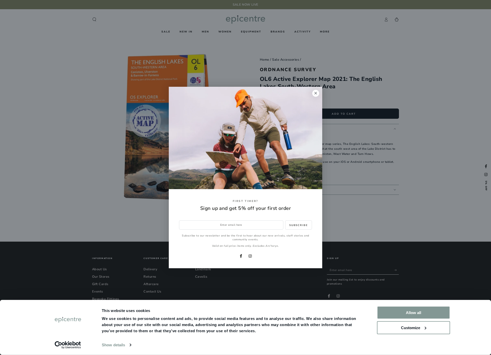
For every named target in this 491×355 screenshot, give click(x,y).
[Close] (315, 93)
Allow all (413, 312)
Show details (113, 345)
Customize (410, 327)
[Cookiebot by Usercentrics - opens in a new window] (68, 345)
